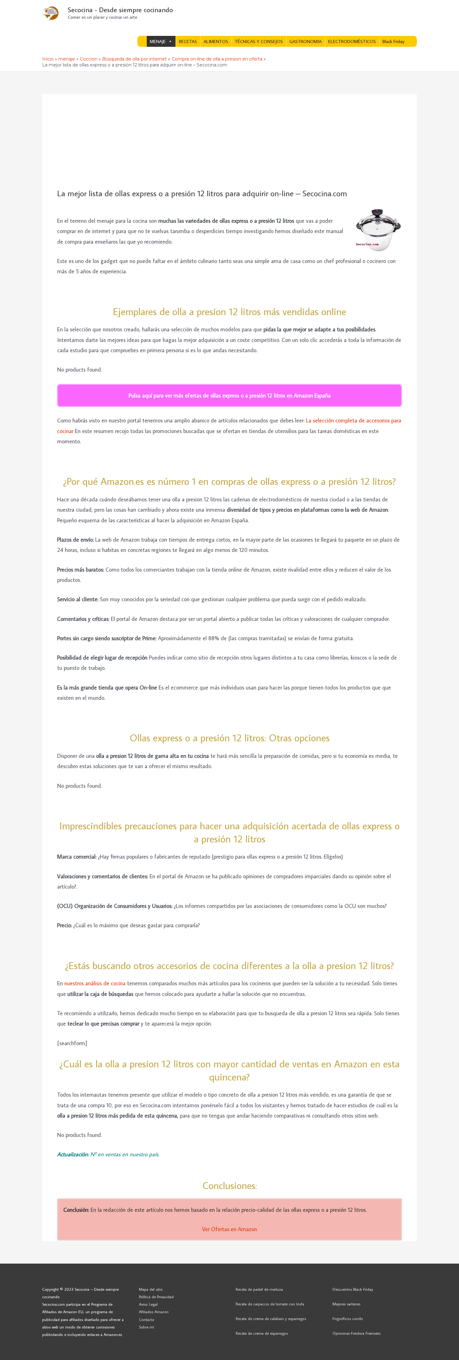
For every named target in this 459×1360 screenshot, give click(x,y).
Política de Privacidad (156, 1296)
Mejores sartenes (346, 1303)
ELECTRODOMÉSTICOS (352, 41)
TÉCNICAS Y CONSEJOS (259, 41)
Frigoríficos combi (348, 1318)
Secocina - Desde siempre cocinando (120, 9)
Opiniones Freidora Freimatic (357, 1333)
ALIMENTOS (216, 41)
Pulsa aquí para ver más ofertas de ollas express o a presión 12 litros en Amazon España (230, 395)
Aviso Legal (148, 1304)
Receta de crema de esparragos (262, 1333)
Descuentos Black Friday (353, 1289)
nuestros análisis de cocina (95, 983)
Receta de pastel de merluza (259, 1289)
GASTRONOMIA (305, 41)
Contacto (146, 1319)
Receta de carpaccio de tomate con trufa (270, 1303)
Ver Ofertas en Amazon (229, 1229)
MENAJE (158, 41)
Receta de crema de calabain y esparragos (271, 1318)
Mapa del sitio (151, 1289)
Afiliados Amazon (154, 1311)
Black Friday (393, 41)
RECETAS (188, 41)
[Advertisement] (229, 141)
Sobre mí (146, 1326)
